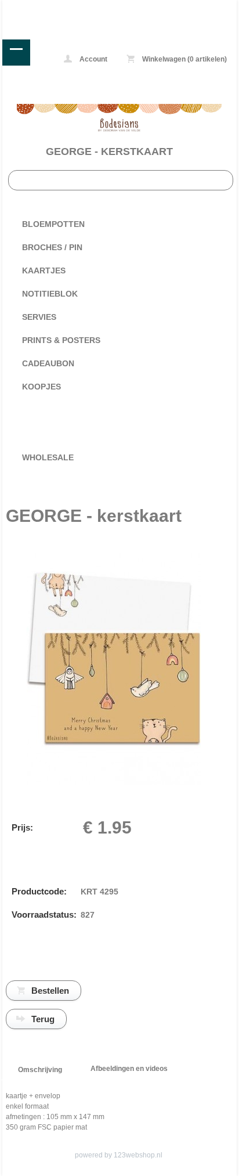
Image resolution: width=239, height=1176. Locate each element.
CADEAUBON (48, 363)
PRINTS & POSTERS (61, 340)
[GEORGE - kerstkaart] (114, 782)
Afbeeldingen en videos (129, 1069)
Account (92, 59)
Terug (43, 1019)
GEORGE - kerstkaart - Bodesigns (49, 8)
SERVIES (39, 317)
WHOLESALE (48, 457)
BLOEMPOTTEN (53, 224)
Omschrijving (40, 1070)
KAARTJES (44, 270)
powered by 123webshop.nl (118, 1155)
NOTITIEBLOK (50, 293)
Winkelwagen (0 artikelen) (183, 59)
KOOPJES (41, 386)
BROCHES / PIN (52, 247)
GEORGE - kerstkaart (109, 151)
